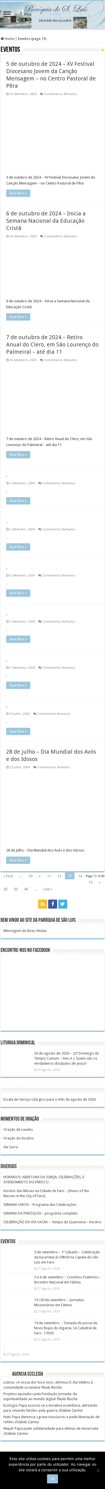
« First (8, 876)
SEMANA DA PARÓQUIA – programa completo (40, 1213)
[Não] (98, 1470)
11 (49, 876)
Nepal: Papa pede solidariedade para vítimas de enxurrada (50, 1428)
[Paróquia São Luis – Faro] (52, 15)
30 (16, 889)
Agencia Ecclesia (27, 1374)
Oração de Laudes (18, 1129)
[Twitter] (62, 904)
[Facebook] (52, 904)
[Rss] (42, 904)
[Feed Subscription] (102, 50)
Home (9, 39)
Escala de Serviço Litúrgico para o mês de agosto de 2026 (49, 1099)
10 (30, 876)
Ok (52, 1479)
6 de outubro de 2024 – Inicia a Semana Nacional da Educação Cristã (46, 220)
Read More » (18, 193)
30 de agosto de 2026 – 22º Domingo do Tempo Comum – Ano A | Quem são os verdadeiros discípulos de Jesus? (66, 1058)
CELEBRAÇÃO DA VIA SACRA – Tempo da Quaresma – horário (52, 1222)
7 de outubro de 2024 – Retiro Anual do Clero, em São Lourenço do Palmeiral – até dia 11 (52, 344)
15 (90, 882)
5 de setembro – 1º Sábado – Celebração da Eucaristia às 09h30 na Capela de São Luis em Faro (67, 1257)
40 (26, 889)
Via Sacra (10, 1147)
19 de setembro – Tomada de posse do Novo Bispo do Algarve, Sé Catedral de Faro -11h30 (66, 1328)
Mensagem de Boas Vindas (25, 931)
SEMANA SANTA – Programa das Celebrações (39, 1204)
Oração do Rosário (18, 1138)
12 (59, 876)
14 (80, 876)
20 (5, 889)
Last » (47, 889)
